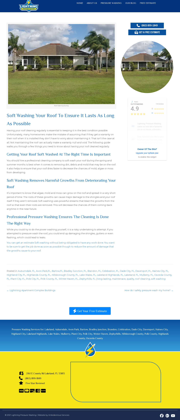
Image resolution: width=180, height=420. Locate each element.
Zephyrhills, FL (87, 279)
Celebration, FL (110, 271)
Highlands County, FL (39, 275)
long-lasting (104, 279)
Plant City (76, 333)
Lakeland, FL (131, 275)
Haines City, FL (160, 271)
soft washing (158, 279)
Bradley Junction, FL (75, 271)
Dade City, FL (127, 271)
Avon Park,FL (43, 271)
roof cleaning (142, 279)
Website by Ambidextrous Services (53, 415)
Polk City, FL (32, 279)
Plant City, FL (18, 279)
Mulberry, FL (146, 275)
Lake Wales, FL (87, 275)
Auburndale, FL (26, 271)
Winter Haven (100, 333)
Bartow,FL (57, 271)
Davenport (148, 329)
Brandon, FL (94, 271)
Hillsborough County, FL (65, 275)
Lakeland (49, 329)
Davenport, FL (143, 271)
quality (130, 279)
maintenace (119, 279)
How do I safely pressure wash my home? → (149, 290)
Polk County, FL (49, 279)
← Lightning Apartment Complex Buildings (31, 290)
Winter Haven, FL (68, 279)
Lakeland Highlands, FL (110, 275)
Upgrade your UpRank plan (147, 153)
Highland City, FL (16, 275)
